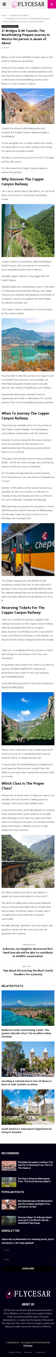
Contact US (40, 1352)
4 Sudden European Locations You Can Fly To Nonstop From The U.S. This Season (35, 1165)
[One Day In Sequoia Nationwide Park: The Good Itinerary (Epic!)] (9, 1182)
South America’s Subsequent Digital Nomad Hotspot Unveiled (26, 1130)
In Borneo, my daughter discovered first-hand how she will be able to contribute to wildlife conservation (28, 953)
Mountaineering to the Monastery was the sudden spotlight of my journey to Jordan (35, 1204)
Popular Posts (13, 1192)
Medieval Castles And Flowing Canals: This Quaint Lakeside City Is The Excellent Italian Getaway (26, 1033)
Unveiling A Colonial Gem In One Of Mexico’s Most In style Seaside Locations (27, 1083)
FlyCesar (28, 1346)
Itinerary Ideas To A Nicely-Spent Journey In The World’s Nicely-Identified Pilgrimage (35, 1220)
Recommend (10, 1153)
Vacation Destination (10, 26)
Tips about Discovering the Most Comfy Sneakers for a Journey (28, 972)
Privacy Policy (15, 1352)
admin (6, 48)
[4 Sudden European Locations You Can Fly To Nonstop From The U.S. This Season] (9, 1166)
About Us (28, 1352)
